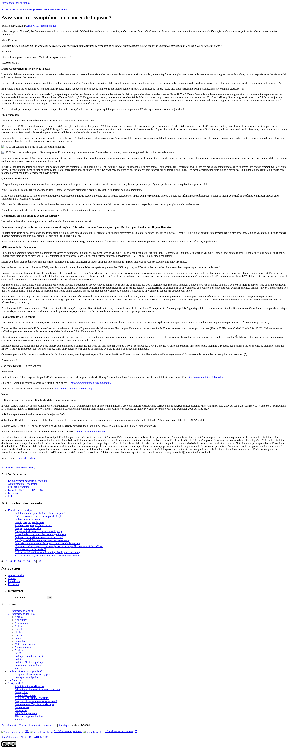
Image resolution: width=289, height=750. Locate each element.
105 (34, 561)
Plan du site (14, 581)
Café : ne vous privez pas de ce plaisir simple (38, 516)
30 (10, 561)
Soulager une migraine (26, 677)
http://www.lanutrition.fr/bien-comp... (74, 388)
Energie (19, 635)
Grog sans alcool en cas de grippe (32, 674)
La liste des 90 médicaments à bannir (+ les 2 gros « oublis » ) (47, 552)
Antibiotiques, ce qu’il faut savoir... (33, 525)
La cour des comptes (25, 695)
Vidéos (18, 668)
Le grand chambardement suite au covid (36, 701)
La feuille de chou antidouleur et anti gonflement (40, 534)
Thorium (19, 719)
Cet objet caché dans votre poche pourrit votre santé (42, 540)
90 (28, 561)
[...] (10, 496)
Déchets (19, 632)
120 (39, 561)
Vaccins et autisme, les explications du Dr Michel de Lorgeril (47, 555)
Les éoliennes (22, 707)
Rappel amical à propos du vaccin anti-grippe (38, 531)
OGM (18, 653)
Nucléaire (20, 650)
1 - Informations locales (20, 610)
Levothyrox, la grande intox (29, 522)
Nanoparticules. (23, 647)
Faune (18, 638)
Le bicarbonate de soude (27, 519)
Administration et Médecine (22, 483)
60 (19, 561)
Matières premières (25, 644)
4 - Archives (14, 680)
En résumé (13, 584)
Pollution (19, 659)
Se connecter (50, 725)
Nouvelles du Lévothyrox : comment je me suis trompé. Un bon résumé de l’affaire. (59, 546)
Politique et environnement (29, 656)
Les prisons (14, 493)
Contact (12, 578)
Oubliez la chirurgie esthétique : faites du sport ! (40, 513)
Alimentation (21, 623)
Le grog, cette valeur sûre (28, 528)
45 (15, 561)
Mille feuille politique (19, 486)
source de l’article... (27, 457)
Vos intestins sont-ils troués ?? (30, 549)
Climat (18, 629)
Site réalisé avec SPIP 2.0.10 (16, 737)
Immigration (21, 692)
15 (6, 561)
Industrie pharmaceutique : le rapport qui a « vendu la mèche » (47, 543)
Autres (18, 626)
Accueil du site (8, 9)
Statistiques (64, 725)
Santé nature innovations (55, 9)
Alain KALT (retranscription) (41, 25)
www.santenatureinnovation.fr (92, 431)
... (44, 561)
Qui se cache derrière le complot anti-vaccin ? (39, 537)
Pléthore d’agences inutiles (29, 716)
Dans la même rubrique (20, 510)
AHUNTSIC (41, 737)
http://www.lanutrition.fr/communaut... (91, 382)
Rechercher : (21, 597)
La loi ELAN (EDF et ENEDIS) (25, 489)
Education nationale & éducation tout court (37, 689)
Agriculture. (21, 619)
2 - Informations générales (29, 9)
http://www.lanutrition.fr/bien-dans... (207, 377)
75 (24, 561)
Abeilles (19, 616)
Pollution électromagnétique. (30, 662)
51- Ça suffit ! (15, 683)
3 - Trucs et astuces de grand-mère (26, 671)
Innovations (21, 641)
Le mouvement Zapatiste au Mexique (27, 480)
